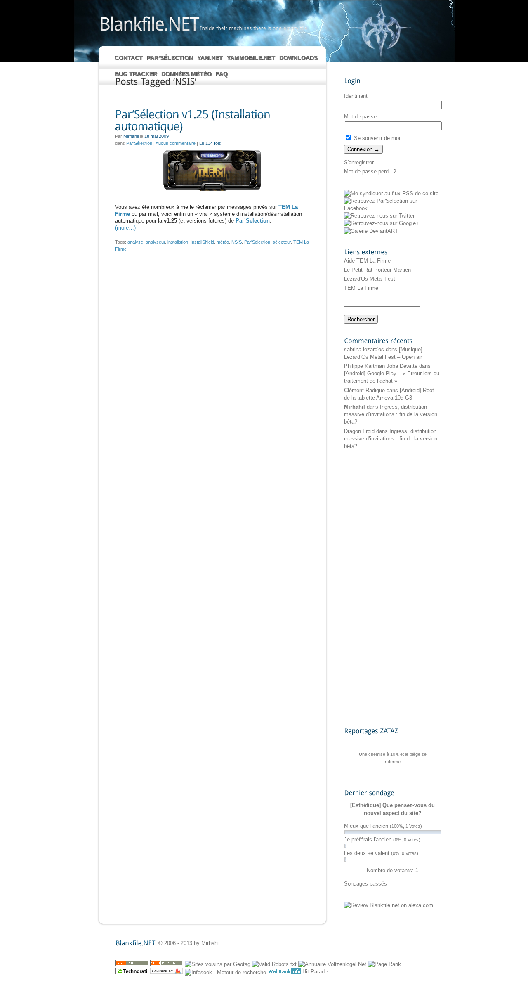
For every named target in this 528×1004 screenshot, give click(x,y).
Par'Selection (257, 241)
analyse (135, 241)
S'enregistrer (359, 162)
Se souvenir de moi (376, 138)
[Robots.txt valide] (274, 964)
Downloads (299, 58)
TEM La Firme (361, 288)
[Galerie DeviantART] (371, 231)
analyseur (155, 241)
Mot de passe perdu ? (370, 171)
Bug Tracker (136, 74)
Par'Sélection (139, 143)
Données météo (187, 74)
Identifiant (356, 96)
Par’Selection (253, 221)
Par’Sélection (170, 58)
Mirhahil (354, 407)
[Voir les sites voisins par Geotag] (217, 964)
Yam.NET (210, 58)
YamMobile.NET (251, 58)
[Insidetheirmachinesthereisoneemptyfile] (253, 28)
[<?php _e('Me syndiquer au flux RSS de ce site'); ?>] (391, 193)
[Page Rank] (384, 964)
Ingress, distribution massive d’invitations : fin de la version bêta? (390, 414)
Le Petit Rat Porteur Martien (377, 270)
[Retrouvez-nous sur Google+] (381, 223)
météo (223, 241)
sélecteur (282, 241)
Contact (129, 58)
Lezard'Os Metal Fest (369, 279)
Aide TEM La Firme (367, 261)
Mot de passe (360, 117)
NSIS (236, 241)
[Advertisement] (377, 588)
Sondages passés (365, 884)
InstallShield (202, 241)
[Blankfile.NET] (149, 23)
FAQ (222, 74)
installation (177, 241)
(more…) (125, 228)
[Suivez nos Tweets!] (379, 216)
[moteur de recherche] (225, 972)
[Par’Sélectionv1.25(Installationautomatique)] (212, 121)
